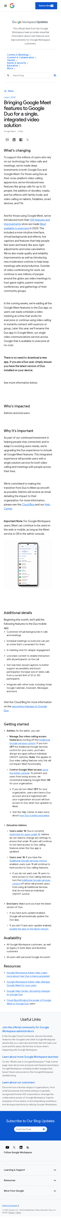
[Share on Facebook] (20, 139)
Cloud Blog (28, 504)
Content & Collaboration (21, 57)
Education (13, 65)
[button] (30, 1170)
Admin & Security (17, 63)
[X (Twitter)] (14, 1147)
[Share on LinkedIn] (14, 139)
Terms (18, 1213)
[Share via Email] (7, 139)
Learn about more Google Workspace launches (30, 1056)
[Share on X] (27, 139)
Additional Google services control (28, 860)
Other (20, 131)
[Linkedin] (21, 1147)
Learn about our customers (18, 1082)
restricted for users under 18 (25, 834)
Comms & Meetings (19, 55)
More (11, 68)
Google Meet (10, 131)
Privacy (12, 1213)
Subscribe (46, 5)
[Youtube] (7, 1147)
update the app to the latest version (29, 929)
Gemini (12, 60)
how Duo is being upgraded (34, 815)
